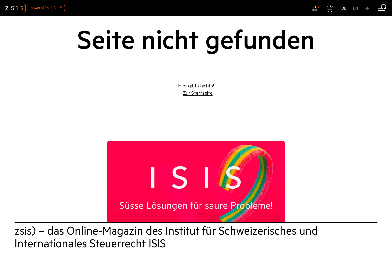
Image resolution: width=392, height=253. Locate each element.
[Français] (367, 8)
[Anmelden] (315, 8)
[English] (355, 8)
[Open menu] (382, 8)
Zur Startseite (198, 93)
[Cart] (329, 8)
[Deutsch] (344, 8)
